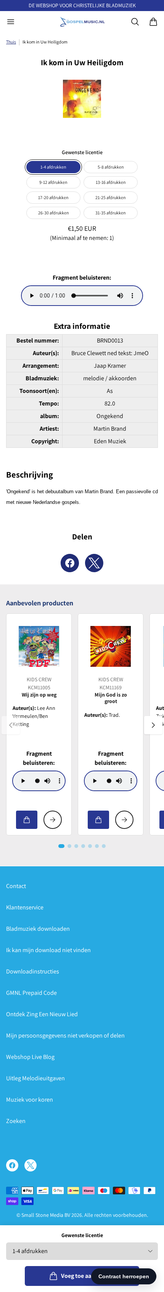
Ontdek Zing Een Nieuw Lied (42, 1014)
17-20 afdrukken (53, 197)
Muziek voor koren (29, 1100)
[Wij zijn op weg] (39, 646)
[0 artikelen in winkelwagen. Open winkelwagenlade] (153, 22)
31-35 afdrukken (110, 213)
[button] (61, 846)
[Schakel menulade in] (11, 22)
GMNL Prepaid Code (31, 993)
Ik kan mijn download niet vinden (48, 950)
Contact (16, 886)
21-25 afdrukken (110, 197)
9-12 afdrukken (53, 182)
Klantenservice (24, 907)
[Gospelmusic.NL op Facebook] (12, 1165)
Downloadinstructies (32, 971)
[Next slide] (153, 725)
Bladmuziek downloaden (38, 929)
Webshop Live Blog (30, 1057)
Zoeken (16, 1121)
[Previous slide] (11, 725)
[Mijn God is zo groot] (110, 646)
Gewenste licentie (82, 1235)
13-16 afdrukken (111, 182)
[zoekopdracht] (135, 22)
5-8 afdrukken (111, 167)
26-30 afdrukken (53, 213)
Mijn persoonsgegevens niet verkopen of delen (65, 1035)
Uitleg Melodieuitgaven (35, 1078)
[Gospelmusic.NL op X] (30, 1165)
